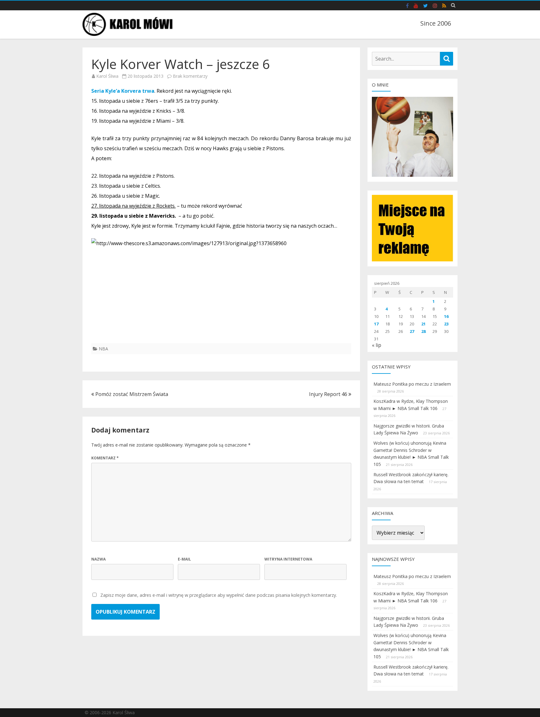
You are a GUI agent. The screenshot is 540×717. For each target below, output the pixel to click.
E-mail (184, 559)
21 (423, 324)
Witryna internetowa (288, 559)
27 (412, 331)
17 (376, 324)
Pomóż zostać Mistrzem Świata (131, 394)
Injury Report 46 (328, 394)
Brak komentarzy (190, 76)
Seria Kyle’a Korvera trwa (122, 90)
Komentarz (105, 458)
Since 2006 (435, 23)
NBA (103, 349)
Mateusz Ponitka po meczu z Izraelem (412, 384)
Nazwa (98, 559)
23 (446, 324)
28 (423, 331)
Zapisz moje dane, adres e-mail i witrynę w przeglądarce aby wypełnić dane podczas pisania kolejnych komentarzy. (218, 595)
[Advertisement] (221, 299)
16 (446, 316)
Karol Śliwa (107, 76)
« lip (376, 345)
